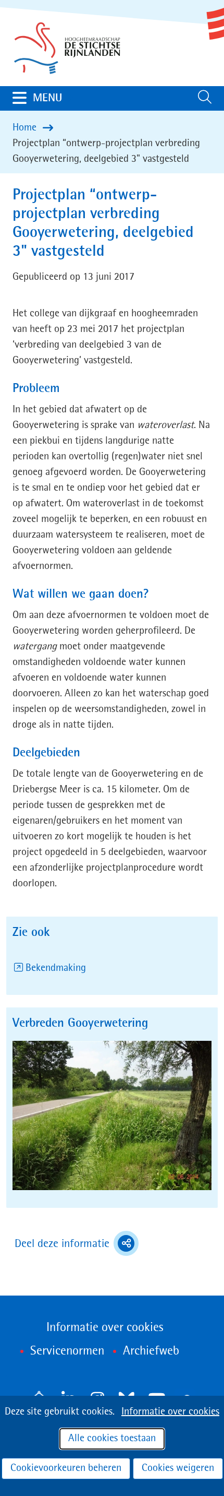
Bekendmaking (56, 968)
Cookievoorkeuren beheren (65, 1468)
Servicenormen (67, 1351)
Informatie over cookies (170, 1412)
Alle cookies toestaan (112, 1438)
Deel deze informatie (77, 1245)
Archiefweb (151, 1351)
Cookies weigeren (178, 1468)
